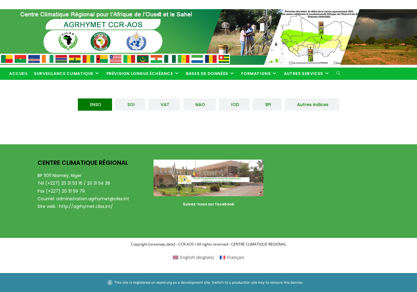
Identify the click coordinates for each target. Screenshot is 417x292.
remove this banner (286, 282)
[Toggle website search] (338, 74)
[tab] (95, 104)
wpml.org (164, 282)
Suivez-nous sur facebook (208, 204)
